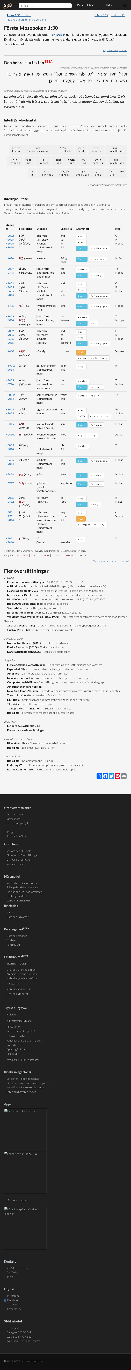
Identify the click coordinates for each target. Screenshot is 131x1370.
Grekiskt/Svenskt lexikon (20, 969)
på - (84, 161)
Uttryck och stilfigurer (19, 859)
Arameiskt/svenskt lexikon (21, 973)
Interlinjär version (16, 963)
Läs (89, 5)
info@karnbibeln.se (18, 1267)
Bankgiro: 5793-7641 (18, 1332)
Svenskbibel (14, 608)
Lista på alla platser (17, 916)
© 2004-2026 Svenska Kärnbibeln (23, 1361)
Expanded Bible (16, 669)
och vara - (46, 173)
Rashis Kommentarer (20, 769)
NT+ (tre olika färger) (18, 1020)
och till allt (117, 161)
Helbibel (11, 1014)
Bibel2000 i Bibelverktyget (23, 603)
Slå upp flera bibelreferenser (23, 887)
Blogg (10, 831)
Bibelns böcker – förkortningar (24, 891)
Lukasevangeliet (15, 1036)
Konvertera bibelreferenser (22, 883)
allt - (110, 173)
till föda (64, 173)
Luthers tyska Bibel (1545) (23, 725)
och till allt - (115, 150)
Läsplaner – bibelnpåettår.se (22, 1078)
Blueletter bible (16, 743)
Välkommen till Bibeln (18, 850)
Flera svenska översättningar (25, 582)
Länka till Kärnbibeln (18, 900)
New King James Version (22, 690)
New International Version (23, 677)
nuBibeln (12, 586)
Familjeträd (13, 944)
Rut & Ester (13, 1026)
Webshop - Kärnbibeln (23, 1340)
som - (58, 161)
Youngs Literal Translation (23, 708)
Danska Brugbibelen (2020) (23, 651)
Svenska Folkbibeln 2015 (22, 590)
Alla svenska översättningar (22, 855)
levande (96, 150)
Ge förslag (12, 1272)
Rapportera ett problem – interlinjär (111, 561)
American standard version (24, 686)
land (81, 150)
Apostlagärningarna (17, 1049)
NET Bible (13, 699)
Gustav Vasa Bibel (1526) (22, 629)
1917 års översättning (20, 625)
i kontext (19, 15)
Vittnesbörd (13, 818)
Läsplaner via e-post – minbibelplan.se (28, 1083)
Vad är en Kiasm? (16, 864)
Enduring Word (16, 765)
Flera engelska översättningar (25, 664)
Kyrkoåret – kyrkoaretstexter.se (25, 1087)
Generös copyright (17, 823)
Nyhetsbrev (14, 1308)
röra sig (98, 161)
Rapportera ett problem (115, 50)
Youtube (12, 1304)
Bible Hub (12, 712)
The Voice (13, 704)
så (32, 173)
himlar (16, 150)
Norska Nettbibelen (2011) (23, 643)
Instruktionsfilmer (17, 836)
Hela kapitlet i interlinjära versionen (27, 19)
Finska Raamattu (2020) (21, 647)
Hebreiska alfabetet (18, 989)
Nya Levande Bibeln (19, 594)
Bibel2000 (13, 599)
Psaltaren (12, 1053)
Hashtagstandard (16, 896)
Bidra (108, 5)
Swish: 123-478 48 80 (19, 1336)
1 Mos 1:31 (118, 15)
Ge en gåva (12, 1327)
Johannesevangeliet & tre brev (24, 1040)
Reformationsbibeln (19, 612)
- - (122, 173)
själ (29, 161)
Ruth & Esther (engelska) (20, 1030)
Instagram (13, 1295)
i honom (43, 161)
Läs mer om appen (17, 1200)
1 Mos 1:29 (101, 15)
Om (79, 5)
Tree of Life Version (19, 695)
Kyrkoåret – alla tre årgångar (22, 1059)
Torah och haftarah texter (21, 1091)
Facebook (13, 1300)
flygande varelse (38, 150)
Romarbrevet (14, 1044)
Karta (9, 912)
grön (98, 173)
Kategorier (12, 983)
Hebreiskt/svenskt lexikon (21, 978)
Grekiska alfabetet (17, 993)
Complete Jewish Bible (21, 682)
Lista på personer (16, 935)
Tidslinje (11, 940)
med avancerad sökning (54, 603)
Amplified (12, 673)
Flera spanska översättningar (25, 730)
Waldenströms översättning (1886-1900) (32, 616)
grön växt (82, 173)
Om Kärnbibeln (15, 814)
